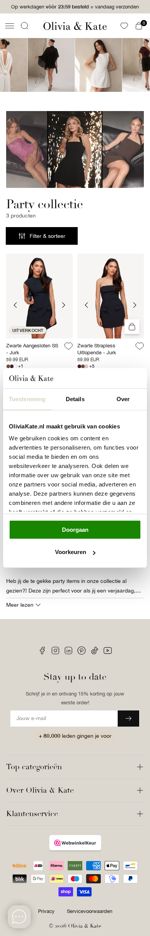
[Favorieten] (124, 25)
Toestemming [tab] (27, 399)
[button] (9, 25)
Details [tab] (75, 399)
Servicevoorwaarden (89, 911)
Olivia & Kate (84, 926)
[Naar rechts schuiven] (63, 305)
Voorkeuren (70, 552)
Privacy (46, 911)
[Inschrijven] (128, 718)
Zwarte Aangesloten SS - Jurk (32, 349)
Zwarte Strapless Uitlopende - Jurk (96, 349)
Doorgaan (75, 529)
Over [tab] (123, 399)
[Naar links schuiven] (15, 305)
